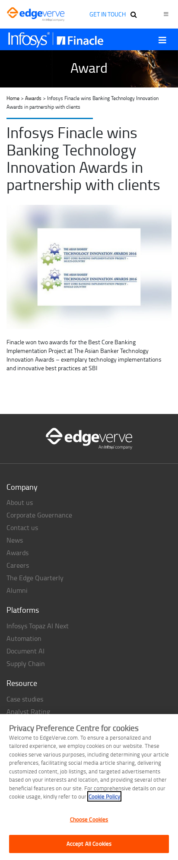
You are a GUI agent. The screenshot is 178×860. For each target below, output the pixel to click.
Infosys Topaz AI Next (37, 625)
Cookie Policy (104, 796)
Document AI (25, 651)
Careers (17, 565)
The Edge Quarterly (35, 577)
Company (22, 487)
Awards (33, 98)
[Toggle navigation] (162, 40)
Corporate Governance (39, 515)
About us (19, 502)
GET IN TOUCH (107, 14)
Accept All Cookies (89, 843)
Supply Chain (25, 663)
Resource (21, 683)
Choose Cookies (89, 819)
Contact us (22, 527)
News (14, 540)
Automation (23, 638)
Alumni (17, 590)
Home (12, 98)
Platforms (22, 610)
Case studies (24, 699)
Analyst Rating (28, 711)
